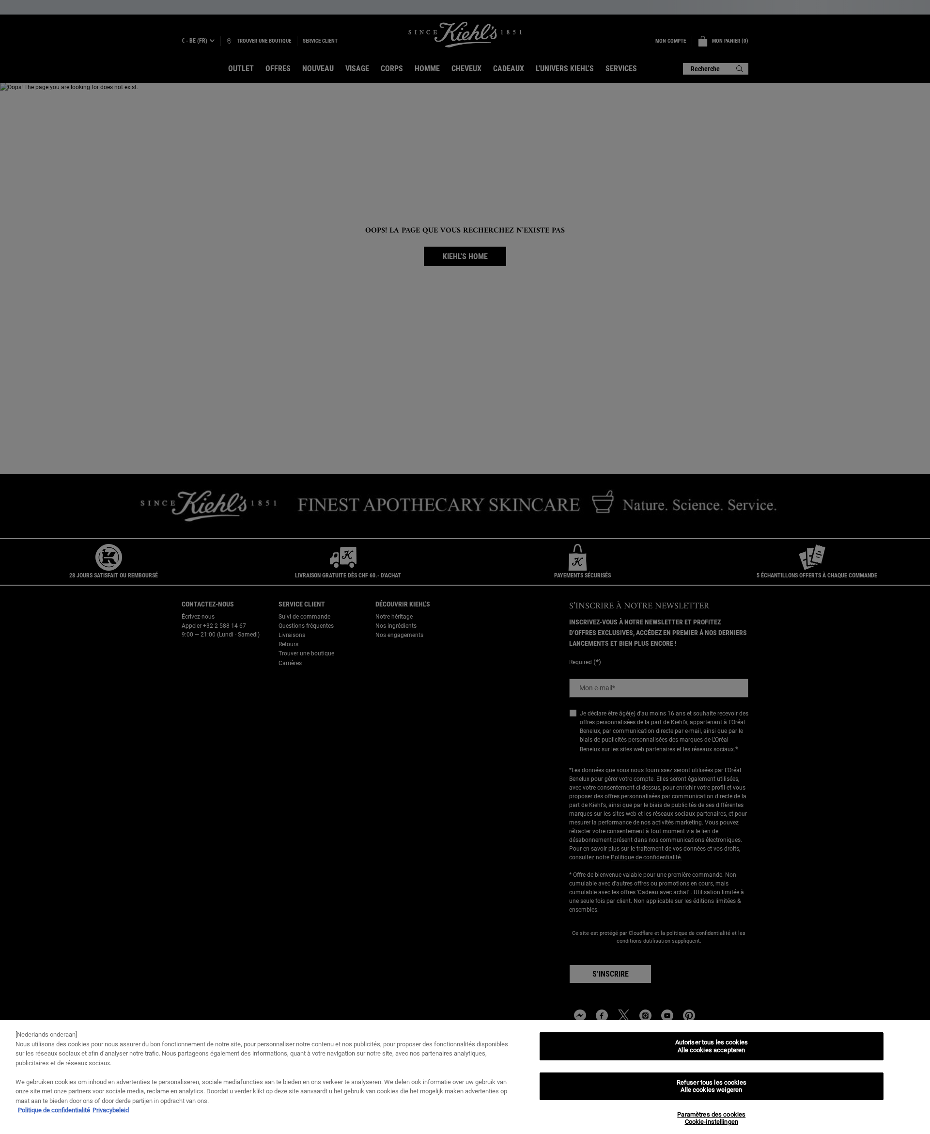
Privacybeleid (111, 1110)
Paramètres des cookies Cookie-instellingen (711, 1118)
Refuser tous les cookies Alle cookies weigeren (711, 1086)
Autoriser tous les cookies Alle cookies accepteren (711, 1046)
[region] (465, 1077)
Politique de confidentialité (54, 1110)
